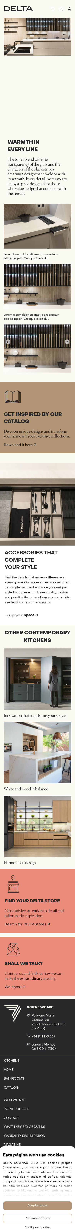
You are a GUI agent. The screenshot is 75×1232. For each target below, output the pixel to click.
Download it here (19, 445)
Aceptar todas (37, 1205)
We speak (13, 987)
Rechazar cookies (37, 1218)
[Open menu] (52, 9)
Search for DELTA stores (26, 924)
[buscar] (61, 9)
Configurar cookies (37, 1227)
